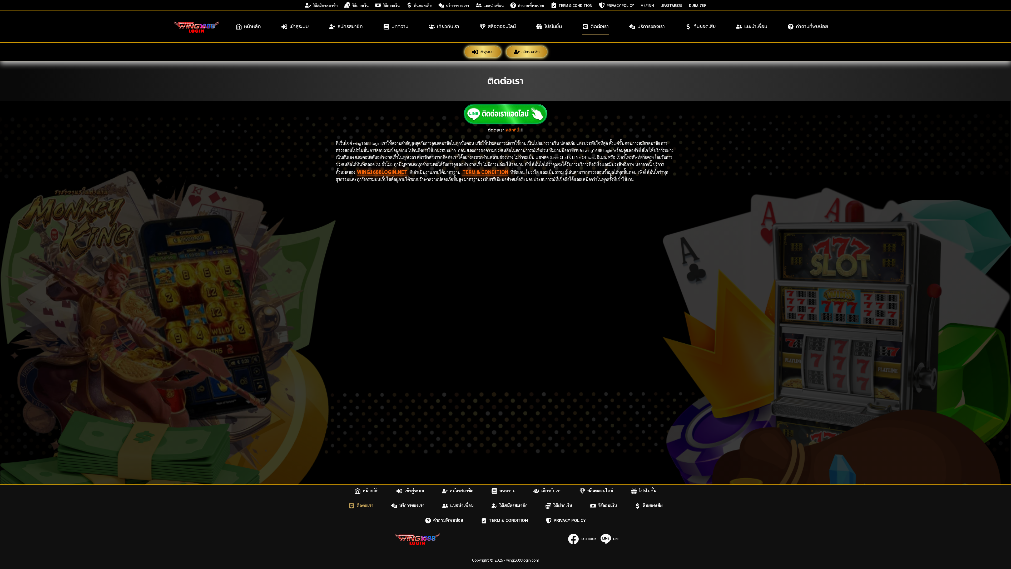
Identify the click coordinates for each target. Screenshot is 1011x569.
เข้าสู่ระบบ (299, 26)
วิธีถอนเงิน (391, 5)
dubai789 (697, 5)
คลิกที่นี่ (512, 130)
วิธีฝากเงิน (360, 5)
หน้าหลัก (252, 26)
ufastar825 (671, 5)
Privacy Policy (620, 5)
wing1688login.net (382, 172)
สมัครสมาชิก (350, 26)
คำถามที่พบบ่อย (531, 5)
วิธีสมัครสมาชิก (325, 5)
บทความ (399, 26)
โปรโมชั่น (553, 26)
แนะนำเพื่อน (493, 5)
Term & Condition (575, 5)
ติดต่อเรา (600, 26)
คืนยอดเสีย (423, 5)
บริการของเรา (457, 5)
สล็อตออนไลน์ (502, 26)
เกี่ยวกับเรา (448, 26)
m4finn (647, 5)
